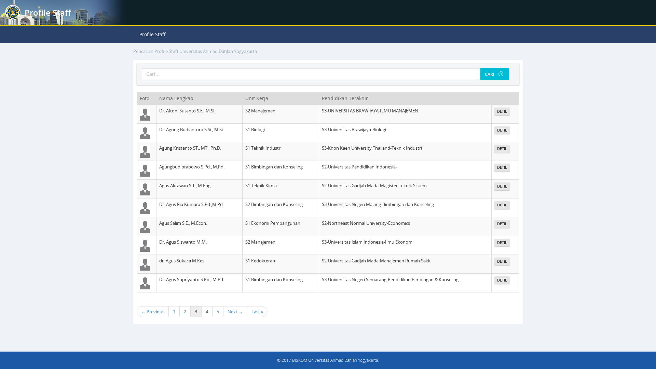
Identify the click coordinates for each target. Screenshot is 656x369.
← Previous (152, 312)
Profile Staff (152, 34)
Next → (235, 312)
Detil (502, 111)
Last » (257, 312)
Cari (491, 74)
